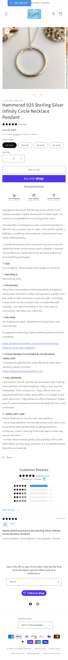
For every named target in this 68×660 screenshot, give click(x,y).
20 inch (41, 145)
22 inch (56, 145)
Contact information (51, 653)
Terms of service (17, 653)
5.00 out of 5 (42, 475)
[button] (6, 13)
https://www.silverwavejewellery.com (22, 371)
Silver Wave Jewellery (22, 648)
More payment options (34, 186)
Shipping (16, 134)
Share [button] (9, 457)
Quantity (6, 152)
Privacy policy (55, 648)
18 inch (25, 145)
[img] (9, 518)
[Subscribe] (58, 582)
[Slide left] (27, 94)
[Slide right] (40, 94)
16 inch (9, 145)
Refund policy (40, 648)
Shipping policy (33, 653)
